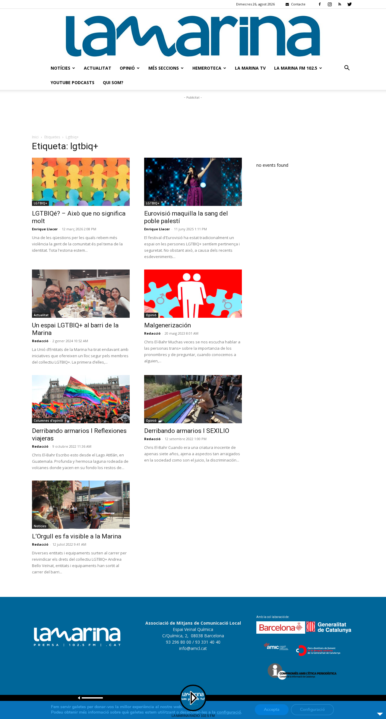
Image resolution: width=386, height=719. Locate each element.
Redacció (40, 341)
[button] (347, 68)
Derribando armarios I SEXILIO (186, 430)
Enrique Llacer (45, 229)
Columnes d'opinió (48, 420)
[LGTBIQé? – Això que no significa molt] (81, 182)
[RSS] (339, 4)
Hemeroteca (206, 68)
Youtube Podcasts (72, 82)
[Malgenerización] (193, 294)
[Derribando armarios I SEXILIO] (193, 399)
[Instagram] (329, 4)
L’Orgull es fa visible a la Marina (76, 536)
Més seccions (163, 68)
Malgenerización (167, 325)
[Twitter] (349, 4)
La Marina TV (250, 68)
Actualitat (97, 68)
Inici (35, 137)
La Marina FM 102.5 (295, 68)
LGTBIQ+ (40, 203)
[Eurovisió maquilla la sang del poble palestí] (193, 182)
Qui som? (113, 82)
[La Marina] (193, 35)
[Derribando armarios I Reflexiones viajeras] (81, 399)
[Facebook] (319, 4)
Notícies (60, 68)
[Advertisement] (193, 114)
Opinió (127, 68)
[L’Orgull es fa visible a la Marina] (81, 505)
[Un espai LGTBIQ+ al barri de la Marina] (81, 294)
